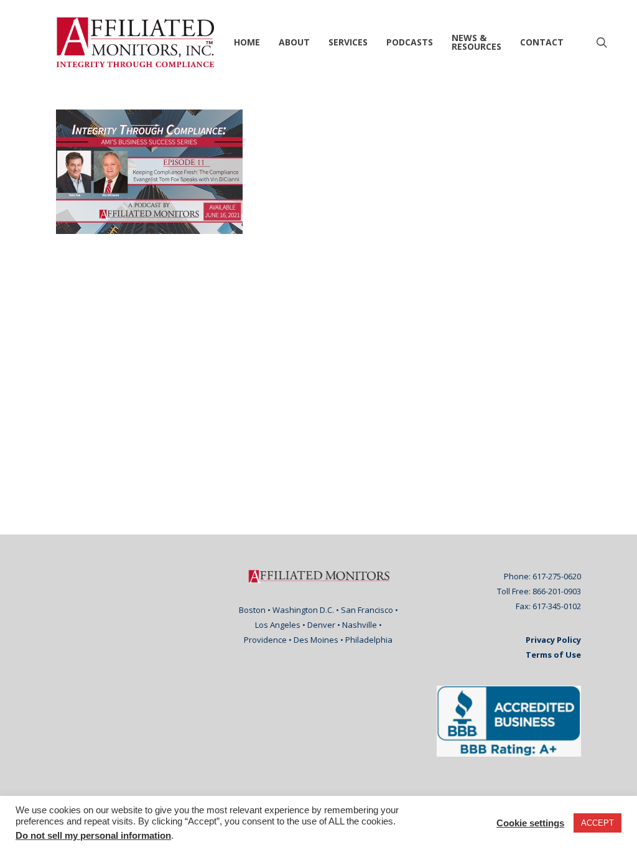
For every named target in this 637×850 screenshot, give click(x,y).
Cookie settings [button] (530, 823)
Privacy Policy (553, 639)
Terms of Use (553, 654)
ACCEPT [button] (597, 823)
